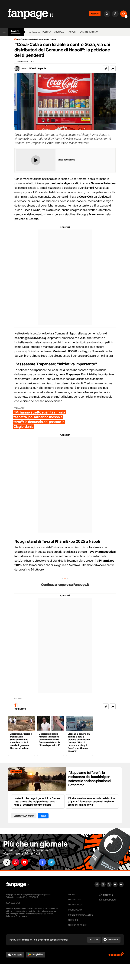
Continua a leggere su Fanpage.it (65, 585)
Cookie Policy (75, 910)
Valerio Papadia (38, 68)
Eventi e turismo (89, 31)
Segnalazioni (74, 899)
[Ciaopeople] (116, 955)
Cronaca (59, 31)
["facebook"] (42, 862)
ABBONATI (94, 14)
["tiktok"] (6, 862)
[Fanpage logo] (26, 14)
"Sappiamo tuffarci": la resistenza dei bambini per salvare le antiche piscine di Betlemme (89, 779)
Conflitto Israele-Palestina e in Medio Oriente (36, 39)
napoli (15, 31)
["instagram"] (15, 862)
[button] (113, 68)
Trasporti (71, 31)
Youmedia (73, 894)
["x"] (33, 862)
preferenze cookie (77, 925)
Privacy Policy (75, 905)
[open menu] (4, 32)
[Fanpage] (17, 884)
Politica (46, 31)
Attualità (34, 31)
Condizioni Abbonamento (80, 915)
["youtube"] (24, 862)
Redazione (73, 920)
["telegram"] (51, 862)
